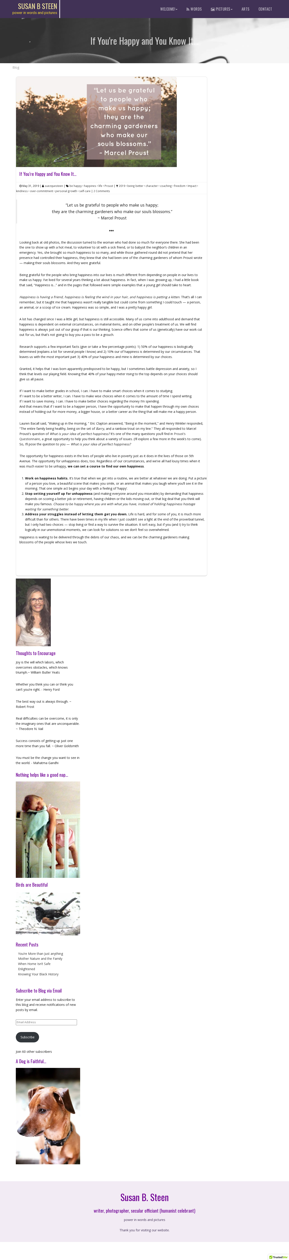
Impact (192, 186)
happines (90, 186)
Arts (245, 9)
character (152, 186)
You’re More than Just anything (40, 953)
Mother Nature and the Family (40, 958)
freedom (179, 186)
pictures (222, 9)
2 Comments (101, 191)
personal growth (66, 191)
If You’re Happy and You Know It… (48, 173)
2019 (122, 186)
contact (265, 9)
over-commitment (41, 191)
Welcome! (167, 9)
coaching (166, 186)
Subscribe (28, 1037)
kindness (22, 191)
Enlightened (26, 969)
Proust (109, 186)
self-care (85, 191)
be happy (76, 186)
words (196, 9)
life (100, 186)
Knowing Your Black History (38, 974)
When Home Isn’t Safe (34, 964)
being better (135, 186)
